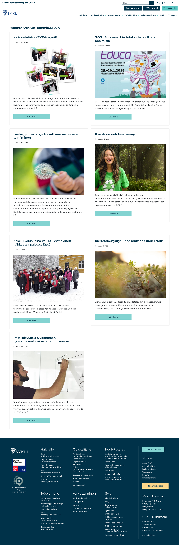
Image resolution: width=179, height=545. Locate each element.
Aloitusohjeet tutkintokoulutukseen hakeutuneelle (83, 456)
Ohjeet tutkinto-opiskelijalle (80, 463)
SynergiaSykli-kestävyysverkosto (49, 519)
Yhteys (171, 15)
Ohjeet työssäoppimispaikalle (51, 513)
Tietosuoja (147, 472)
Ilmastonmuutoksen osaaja (115, 134)
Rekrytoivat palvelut (49, 509)
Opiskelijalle (97, 15)
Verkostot (77, 505)
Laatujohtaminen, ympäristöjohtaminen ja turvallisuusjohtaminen (116, 456)
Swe (166, 3)
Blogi (107, 501)
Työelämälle (131, 15)
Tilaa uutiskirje (170, 8)
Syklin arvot (110, 510)
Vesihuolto (109, 470)
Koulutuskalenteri (133, 8)
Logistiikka (110, 462)
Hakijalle (83, 15)
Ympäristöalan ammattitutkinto (48, 460)
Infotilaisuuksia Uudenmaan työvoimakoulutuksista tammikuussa (41, 339)
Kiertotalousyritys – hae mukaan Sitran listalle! (130, 241)
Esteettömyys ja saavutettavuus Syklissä (116, 530)
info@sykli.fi (147, 507)
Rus (173, 3)
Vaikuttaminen (148, 15)
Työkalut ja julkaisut (82, 508)
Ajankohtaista (111, 498)
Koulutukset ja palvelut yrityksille (51, 499)
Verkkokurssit (152, 8)
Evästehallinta (148, 535)
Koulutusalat (114, 15)
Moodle (76, 481)
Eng (158, 3)
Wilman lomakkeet (81, 478)
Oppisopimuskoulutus (83, 475)
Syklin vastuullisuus (114, 523)
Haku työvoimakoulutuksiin (50, 471)
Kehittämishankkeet (82, 498)
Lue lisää (31, 116)
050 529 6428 (157, 509)
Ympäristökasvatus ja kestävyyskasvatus (115, 478)
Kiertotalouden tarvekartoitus (47, 528)
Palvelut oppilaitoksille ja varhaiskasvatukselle (52, 505)
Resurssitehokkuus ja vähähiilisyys (115, 466)
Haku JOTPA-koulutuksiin (52, 476)
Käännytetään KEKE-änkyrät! (35, 37)
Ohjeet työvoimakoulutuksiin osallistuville (83, 469)
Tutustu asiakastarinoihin (52, 523)
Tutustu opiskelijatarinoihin (49, 480)
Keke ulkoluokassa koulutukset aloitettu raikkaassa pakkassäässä (43, 242)
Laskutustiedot (149, 469)
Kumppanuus (79, 501)
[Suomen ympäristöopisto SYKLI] (10, 13)
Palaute (145, 475)
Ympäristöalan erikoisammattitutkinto (51, 466)
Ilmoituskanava (149, 478)
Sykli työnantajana (113, 526)
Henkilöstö (147, 463)
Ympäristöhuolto (112, 474)
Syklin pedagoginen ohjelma (114, 518)
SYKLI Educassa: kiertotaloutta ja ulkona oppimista (125, 39)
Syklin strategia (112, 514)
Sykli (162, 15)
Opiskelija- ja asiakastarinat (111, 506)
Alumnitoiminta (80, 511)
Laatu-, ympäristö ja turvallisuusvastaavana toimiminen (46, 135)
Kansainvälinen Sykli (114, 535)
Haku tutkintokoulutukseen (50, 455)
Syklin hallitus (148, 466)
